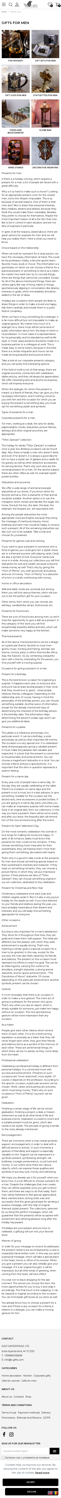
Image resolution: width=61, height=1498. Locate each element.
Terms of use (9, 1412)
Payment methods (29, 1412)
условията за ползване (36, 1457)
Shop (28, 1396)
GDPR (46, 1417)
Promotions (8, 1417)
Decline (31, 1491)
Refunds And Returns (29, 1417)
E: (3, 1359)
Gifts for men (29, 1380)
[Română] (56, 1492)
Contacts (19, 1396)
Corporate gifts (42, 1375)
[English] (50, 1492)
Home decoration (12, 1375)
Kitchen (27, 1375)
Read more (42, 1472)
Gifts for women (11, 1380)
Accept (31, 1482)
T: (2, 1355)
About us (7, 1396)
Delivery (46, 1412)
